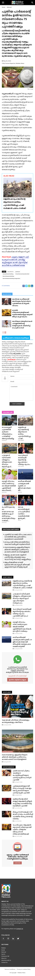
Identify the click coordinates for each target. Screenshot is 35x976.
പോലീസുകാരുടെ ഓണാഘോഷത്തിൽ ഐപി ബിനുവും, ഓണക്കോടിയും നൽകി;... (8, 514)
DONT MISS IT (7, 577)
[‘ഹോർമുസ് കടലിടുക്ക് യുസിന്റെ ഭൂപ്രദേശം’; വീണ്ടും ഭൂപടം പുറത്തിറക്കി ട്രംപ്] (25, 448)
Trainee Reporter (10, 63)
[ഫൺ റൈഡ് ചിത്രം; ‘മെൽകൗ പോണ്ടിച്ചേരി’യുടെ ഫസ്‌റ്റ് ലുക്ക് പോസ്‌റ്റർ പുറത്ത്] (6, 773)
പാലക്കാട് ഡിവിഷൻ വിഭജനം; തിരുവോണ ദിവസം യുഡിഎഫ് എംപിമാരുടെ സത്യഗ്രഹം (22, 598)
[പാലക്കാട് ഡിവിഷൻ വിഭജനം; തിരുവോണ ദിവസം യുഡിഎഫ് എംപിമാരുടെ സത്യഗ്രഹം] (9, 448)
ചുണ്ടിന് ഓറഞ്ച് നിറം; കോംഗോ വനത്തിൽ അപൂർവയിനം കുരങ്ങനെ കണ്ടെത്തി (18, 536)
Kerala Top (4, 468)
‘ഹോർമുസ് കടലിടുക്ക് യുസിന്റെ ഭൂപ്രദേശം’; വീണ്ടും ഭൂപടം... (24, 460)
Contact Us (19, 929)
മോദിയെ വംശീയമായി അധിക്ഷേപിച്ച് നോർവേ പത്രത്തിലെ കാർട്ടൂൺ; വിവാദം (21, 302)
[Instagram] (8, 939)
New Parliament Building (8, 276)
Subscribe (17, 863)
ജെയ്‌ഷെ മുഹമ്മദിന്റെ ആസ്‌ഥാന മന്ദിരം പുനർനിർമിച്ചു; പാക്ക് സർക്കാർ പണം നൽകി (22, 584)
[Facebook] (3, 939)
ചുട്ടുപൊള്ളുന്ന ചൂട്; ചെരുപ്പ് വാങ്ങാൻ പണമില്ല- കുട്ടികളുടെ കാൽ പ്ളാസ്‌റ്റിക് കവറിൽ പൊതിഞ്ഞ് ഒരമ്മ (15, 261)
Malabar (3, 948)
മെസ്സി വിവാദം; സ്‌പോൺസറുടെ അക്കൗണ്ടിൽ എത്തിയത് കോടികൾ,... (9, 486)
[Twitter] (18, 939)
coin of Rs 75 (10, 271)
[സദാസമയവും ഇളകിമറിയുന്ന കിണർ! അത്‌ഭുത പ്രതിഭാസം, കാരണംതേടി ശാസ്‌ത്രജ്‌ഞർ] (17, 741)
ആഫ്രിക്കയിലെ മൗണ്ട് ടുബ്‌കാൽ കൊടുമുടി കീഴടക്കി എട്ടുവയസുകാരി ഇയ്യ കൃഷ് (17, 564)
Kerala (3, 950)
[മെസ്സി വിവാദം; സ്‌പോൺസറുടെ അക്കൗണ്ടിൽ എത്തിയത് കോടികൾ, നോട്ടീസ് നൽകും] (9, 474)
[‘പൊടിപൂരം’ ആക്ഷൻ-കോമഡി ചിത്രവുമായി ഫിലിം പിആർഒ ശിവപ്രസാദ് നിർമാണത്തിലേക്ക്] (6, 827)
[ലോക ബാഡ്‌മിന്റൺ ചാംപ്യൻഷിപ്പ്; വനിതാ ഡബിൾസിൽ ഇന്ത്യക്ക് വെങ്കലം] (25, 500)
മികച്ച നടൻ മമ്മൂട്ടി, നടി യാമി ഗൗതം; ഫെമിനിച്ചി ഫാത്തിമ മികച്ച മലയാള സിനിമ (23, 815)
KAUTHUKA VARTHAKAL (11, 529)
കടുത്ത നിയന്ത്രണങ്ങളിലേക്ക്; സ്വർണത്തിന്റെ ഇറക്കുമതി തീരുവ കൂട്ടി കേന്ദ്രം (22, 313)
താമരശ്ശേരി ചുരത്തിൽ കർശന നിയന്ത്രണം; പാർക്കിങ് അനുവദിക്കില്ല (8, 433)
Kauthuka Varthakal (7, 751)
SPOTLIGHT (7, 692)
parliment (17, 271)
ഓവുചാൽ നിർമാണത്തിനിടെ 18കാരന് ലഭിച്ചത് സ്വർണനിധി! (17, 543)
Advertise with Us (6, 960)
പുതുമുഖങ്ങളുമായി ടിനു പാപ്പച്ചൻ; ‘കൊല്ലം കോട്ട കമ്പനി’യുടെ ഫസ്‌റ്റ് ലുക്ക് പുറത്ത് (22, 789)
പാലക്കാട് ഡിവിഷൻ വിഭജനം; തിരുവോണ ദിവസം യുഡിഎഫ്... (7, 461)
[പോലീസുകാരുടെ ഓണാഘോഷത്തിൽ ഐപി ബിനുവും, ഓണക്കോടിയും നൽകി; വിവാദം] (9, 500)
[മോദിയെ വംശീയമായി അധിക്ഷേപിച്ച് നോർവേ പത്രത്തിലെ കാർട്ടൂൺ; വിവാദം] (6, 301)
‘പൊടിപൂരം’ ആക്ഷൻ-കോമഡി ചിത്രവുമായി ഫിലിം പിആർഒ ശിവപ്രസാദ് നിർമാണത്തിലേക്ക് (22, 829)
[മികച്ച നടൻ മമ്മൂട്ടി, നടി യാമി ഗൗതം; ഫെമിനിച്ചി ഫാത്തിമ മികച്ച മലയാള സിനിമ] (6, 814)
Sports (19, 520)
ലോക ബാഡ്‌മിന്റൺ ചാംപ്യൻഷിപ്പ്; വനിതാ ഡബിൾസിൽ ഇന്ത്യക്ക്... (24, 513)
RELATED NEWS (7, 294)
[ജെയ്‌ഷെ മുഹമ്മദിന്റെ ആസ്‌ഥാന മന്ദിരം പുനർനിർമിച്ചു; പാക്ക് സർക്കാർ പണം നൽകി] (25, 420)
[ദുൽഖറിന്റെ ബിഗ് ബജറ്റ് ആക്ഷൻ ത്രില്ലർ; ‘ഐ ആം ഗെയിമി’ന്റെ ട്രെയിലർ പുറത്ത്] (6, 801)
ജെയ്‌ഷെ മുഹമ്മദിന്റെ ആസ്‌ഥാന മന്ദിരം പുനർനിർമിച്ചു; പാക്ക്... (24, 433)
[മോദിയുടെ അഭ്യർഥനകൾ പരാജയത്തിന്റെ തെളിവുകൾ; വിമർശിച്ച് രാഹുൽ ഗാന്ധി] (6, 323)
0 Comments (6, 286)
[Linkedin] (13, 939)
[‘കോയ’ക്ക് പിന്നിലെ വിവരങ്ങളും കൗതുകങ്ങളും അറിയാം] (17, 706)
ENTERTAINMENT (8, 767)
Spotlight (5, 717)
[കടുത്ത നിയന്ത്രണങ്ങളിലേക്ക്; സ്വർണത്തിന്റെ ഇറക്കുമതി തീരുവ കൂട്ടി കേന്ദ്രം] (6, 312)
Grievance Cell (5, 956)
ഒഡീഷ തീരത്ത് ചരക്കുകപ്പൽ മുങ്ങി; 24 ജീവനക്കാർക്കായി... (24, 486)
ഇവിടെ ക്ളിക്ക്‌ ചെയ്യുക (17, 680)
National (9, 7)
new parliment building (8, 274)
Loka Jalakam (21, 440)
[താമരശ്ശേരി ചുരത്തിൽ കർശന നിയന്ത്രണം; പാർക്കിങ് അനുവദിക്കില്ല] (9, 420)
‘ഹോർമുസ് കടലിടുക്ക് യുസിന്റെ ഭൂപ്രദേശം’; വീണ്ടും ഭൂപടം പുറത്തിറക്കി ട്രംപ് (22, 612)
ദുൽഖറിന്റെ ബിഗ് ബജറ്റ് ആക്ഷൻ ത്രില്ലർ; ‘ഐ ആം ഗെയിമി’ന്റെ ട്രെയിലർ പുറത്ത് (22, 802)
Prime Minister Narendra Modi (22, 274)
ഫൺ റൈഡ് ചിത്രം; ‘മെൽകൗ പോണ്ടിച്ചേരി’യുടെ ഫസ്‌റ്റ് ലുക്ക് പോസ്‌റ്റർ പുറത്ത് (22, 775)
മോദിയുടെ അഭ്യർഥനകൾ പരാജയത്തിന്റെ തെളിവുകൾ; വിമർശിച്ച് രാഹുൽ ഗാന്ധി (22, 324)
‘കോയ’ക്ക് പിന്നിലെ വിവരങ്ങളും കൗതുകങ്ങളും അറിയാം (15, 721)
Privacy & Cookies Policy (24, 969)
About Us (3, 958)
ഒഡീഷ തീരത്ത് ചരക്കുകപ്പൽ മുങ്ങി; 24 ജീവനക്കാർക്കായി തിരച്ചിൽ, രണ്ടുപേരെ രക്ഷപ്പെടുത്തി (22, 642)
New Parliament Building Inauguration (11, 278)
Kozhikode (4, 440)
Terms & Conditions (10, 969)
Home (3, 7)
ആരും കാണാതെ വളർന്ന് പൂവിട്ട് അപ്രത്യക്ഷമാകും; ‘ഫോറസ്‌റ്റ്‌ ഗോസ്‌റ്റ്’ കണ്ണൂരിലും (17, 557)
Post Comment (17, 404)
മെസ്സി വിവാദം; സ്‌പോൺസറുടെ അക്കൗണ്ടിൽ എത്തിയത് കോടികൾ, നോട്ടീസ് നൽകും (22, 626)
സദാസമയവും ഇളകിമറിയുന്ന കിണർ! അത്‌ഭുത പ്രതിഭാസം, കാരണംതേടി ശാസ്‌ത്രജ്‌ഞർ (17, 549)
